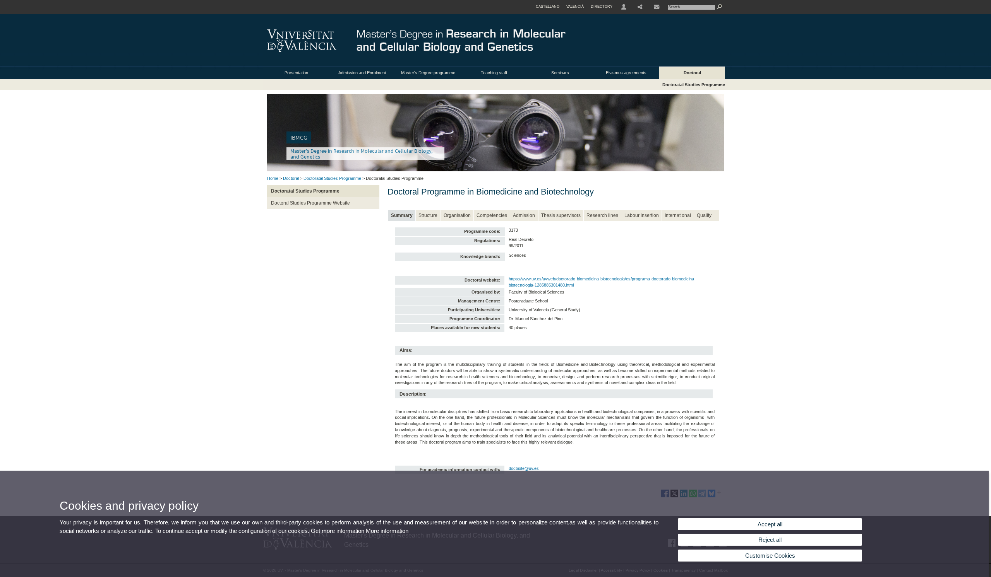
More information (387, 530)
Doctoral (692, 72)
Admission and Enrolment (362, 72)
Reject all (770, 539)
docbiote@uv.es (524, 468)
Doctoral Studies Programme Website (310, 203)
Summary (402, 215)
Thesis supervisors (561, 215)
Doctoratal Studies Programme (693, 84)
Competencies (492, 215)
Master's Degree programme (428, 72)
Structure (427, 215)
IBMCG (298, 137)
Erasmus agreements (626, 72)
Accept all (770, 524)
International (678, 215)
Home (272, 178)
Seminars (560, 72)
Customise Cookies (770, 555)
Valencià (575, 7)
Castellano (547, 7)
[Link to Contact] (656, 7)
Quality (704, 215)
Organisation (457, 215)
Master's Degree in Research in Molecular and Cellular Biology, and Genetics (361, 153)
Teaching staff (494, 72)
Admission (524, 215)
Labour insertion (641, 215)
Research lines (602, 215)
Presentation (296, 72)
